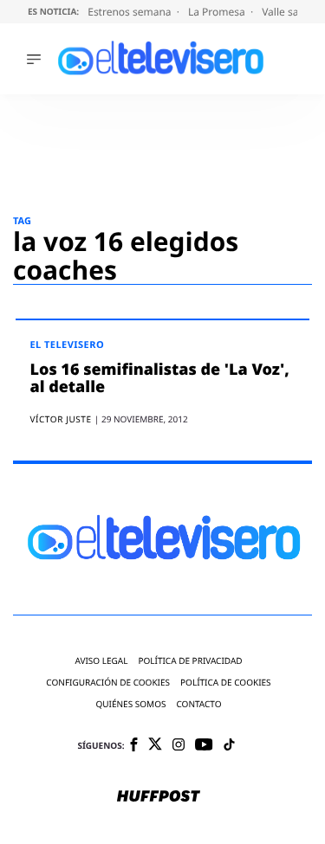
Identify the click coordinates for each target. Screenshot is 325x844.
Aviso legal (101, 661)
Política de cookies (225, 682)
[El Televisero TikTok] (229, 745)
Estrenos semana (131, 11)
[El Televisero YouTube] (204, 745)
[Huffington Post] (158, 797)
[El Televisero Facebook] (134, 746)
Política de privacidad (190, 661)
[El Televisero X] (155, 745)
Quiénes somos (130, 704)
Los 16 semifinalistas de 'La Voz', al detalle (159, 378)
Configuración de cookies (108, 682)
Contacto (198, 704)
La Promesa (218, 11)
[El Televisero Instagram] (178, 745)
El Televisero (66, 344)
